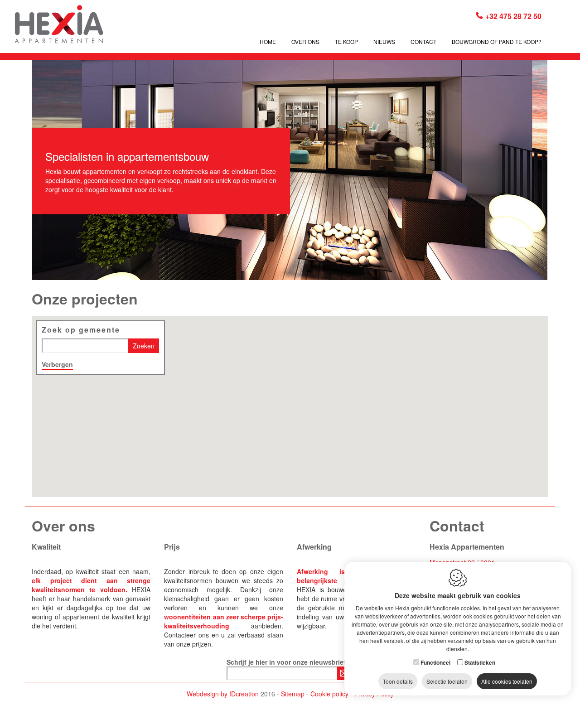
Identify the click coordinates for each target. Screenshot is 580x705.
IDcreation (223, 693)
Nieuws (384, 41)
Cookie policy (329, 693)
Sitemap (292, 693)
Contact (423, 41)
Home (268, 41)
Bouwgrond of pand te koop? (496, 41)
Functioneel (435, 662)
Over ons (305, 41)
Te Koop (346, 41)
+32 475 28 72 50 (513, 16)
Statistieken (479, 662)
